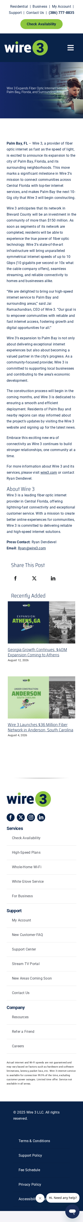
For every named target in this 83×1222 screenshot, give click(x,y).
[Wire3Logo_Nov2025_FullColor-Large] (29, 793)
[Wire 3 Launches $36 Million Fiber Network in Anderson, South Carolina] (41, 697)
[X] (34, 578)
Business (40, 6)
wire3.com (49, 472)
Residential (19, 6)
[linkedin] (41, 817)
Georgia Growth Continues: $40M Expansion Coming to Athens (37, 652)
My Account (61, 6)
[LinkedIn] (53, 578)
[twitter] (21, 817)
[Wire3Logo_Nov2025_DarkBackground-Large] (26, 42)
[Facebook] (15, 578)
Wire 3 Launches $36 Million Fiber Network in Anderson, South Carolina (40, 727)
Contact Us (35, 13)
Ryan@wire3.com (32, 548)
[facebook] (11, 817)
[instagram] (31, 817)
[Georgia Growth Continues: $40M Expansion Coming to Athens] (41, 622)
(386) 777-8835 (61, 13)
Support (15, 13)
